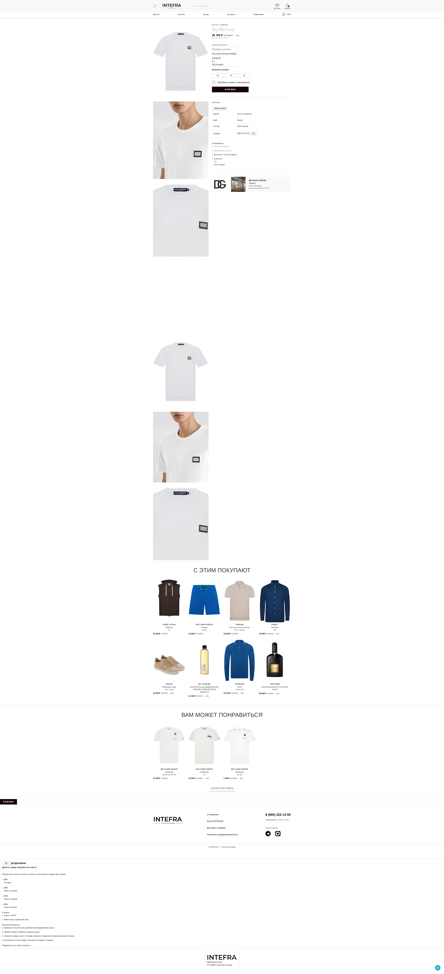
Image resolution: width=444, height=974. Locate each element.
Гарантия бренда (219, 44)
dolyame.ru (26, 945)
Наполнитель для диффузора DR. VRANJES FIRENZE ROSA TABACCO (204, 689)
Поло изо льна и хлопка (240, 627)
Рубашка (275, 627)
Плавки (204, 627)
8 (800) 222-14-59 (278, 814)
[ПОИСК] (189, 6)
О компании (212, 814)
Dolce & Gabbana (220, 25)
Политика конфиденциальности (222, 834)
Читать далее (220, 108)
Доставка (277, 8)
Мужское (156, 14)
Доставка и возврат (216, 828)
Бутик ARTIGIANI (215, 821)
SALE (289, 14)
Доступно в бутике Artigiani (224, 53)
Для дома (231, 14)
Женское (181, 14)
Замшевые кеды (169, 687)
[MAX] (278, 833)
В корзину (230, 89)
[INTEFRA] (168, 820)
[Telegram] (268, 833)
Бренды (206, 14)
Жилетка (169, 627)
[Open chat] (438, 968)
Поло (239, 687)
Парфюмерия (258, 14)
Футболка (169, 772)
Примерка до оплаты (221, 49)
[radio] (218, 75)
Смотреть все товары (222, 788)
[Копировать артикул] (253, 133)
